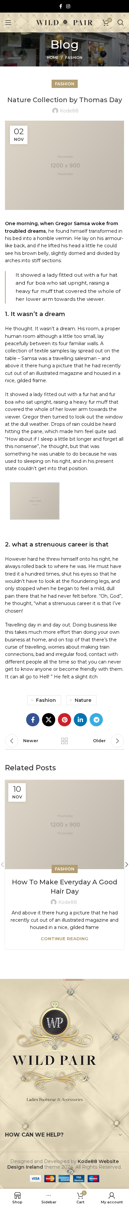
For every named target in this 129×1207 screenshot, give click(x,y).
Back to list (64, 740)
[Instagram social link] (68, 6)
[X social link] (48, 719)
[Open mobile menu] (8, 22)
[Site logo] (64, 22)
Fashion (73, 57)
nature (83, 700)
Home (53, 57)
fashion (46, 700)
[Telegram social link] (96, 719)
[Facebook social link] (60, 6)
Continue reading (64, 939)
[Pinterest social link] (64, 719)
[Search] (120, 22)
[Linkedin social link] (80, 719)
